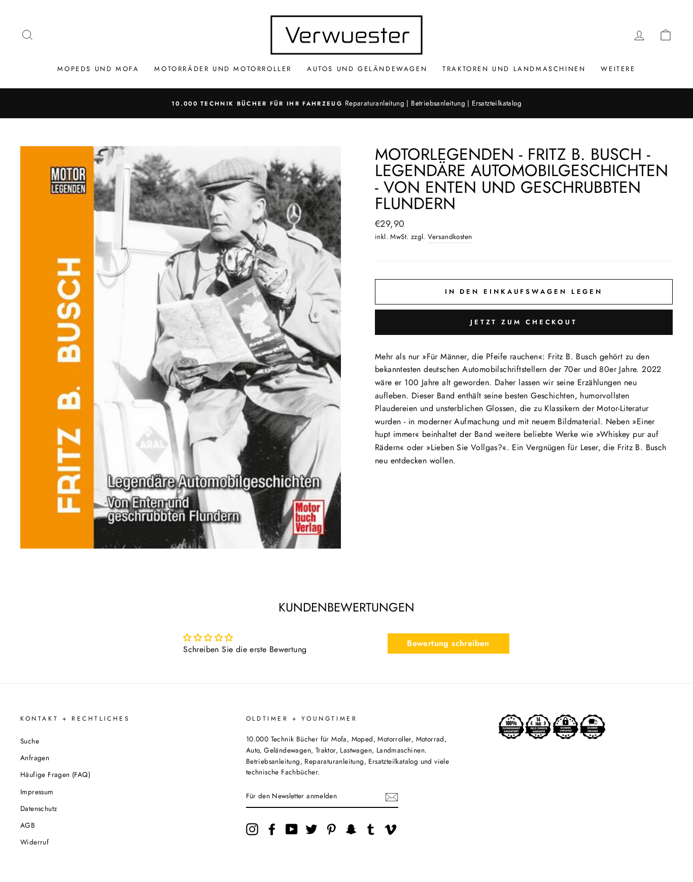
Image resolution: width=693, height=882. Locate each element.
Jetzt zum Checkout (523, 322)
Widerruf (34, 842)
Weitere (618, 69)
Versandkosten (450, 236)
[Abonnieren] (391, 796)
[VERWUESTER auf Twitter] (311, 829)
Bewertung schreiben (448, 643)
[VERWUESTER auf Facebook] (272, 829)
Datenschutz (38, 808)
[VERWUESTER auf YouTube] (292, 829)
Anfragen (34, 758)
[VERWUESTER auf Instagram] (252, 829)
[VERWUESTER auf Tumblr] (371, 829)
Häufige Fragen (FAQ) (55, 774)
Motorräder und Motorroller (223, 69)
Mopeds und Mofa (98, 69)
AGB (27, 825)
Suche (29, 741)
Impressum (37, 792)
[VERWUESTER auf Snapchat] (351, 829)
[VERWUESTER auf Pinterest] (331, 829)
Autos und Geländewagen (367, 69)
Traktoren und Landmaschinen (513, 69)
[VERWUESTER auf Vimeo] (391, 829)
